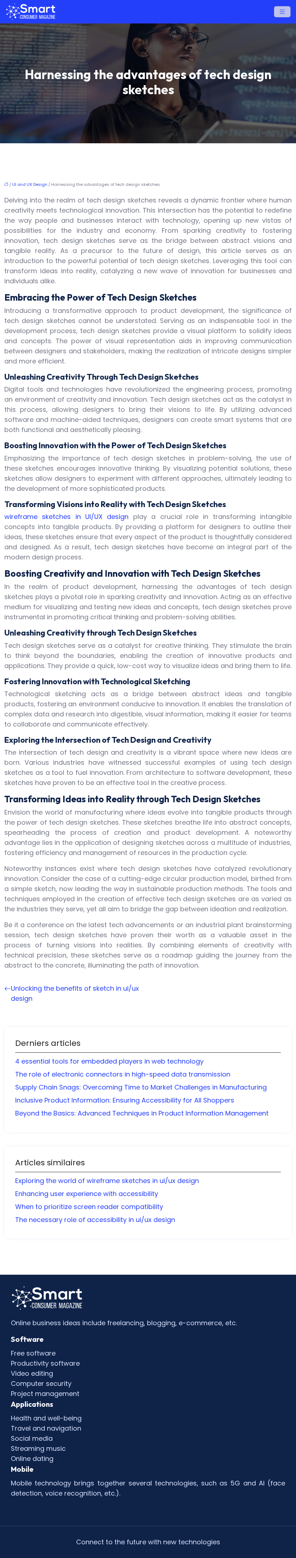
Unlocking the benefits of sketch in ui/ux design (75, 993)
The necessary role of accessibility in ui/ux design (95, 1219)
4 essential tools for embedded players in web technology (109, 1061)
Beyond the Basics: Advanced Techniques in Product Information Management (142, 1113)
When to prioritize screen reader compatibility (89, 1206)
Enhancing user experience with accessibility (86, 1193)
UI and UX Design (29, 184)
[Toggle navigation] (282, 11)
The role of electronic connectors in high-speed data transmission (122, 1074)
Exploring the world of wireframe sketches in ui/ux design (107, 1180)
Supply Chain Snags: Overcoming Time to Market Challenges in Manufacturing (141, 1087)
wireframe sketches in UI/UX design (66, 516)
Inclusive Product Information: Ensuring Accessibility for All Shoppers (124, 1100)
